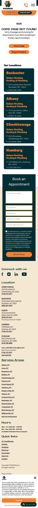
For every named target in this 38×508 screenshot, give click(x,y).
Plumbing (5, 447)
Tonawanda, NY (7, 407)
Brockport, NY (7, 371)
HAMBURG (5, 324)
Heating (4, 444)
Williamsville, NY (8, 413)
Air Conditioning (7, 441)
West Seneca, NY (8, 410)
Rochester (15, 73)
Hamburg (14, 150)
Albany (12, 99)
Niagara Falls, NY (8, 391)
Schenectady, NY (8, 404)
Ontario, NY (6, 394)
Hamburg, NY (6, 387)
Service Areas (13, 360)
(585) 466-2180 (14, 90)
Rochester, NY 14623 (9, 303)
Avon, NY (5, 368)
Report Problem (19, 52)
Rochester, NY (7, 400)
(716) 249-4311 (14, 167)
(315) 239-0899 (7, 343)
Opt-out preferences (12, 505)
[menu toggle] (33, 5)
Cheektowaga (18, 124)
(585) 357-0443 (7, 306)
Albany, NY (6, 365)
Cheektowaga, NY (8, 378)
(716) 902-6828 (14, 142)
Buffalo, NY (6, 375)
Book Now (11, 13)
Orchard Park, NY (8, 397)
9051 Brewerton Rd (8, 338)
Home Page (19, 46)
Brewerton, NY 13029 (9, 341)
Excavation (6, 453)
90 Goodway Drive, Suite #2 (11, 301)
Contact (4, 459)
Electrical (5, 450)
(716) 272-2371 (25, 13)
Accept (19, 500)
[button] (35, 478)
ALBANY (5, 310)
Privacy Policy (18, 247)
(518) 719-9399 (14, 116)
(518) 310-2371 (7, 317)
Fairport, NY (6, 381)
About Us (5, 456)
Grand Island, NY (8, 384)
